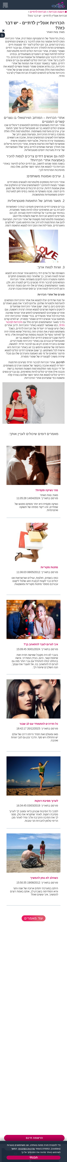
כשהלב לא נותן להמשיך (44, 878)
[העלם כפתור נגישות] (3, 30)
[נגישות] (2, 35)
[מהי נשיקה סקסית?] (33, 465)
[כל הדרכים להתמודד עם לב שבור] (33, 699)
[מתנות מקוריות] (33, 542)
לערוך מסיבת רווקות (46, 800)
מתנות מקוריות (49, 567)
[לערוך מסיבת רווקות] (33, 776)
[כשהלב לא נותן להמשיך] (33, 853)
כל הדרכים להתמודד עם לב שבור (39, 723)
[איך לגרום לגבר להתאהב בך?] (33, 619)
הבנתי (33, 1157)
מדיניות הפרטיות (26, 1148)
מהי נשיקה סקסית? (46, 490)
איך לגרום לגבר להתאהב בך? (41, 644)
